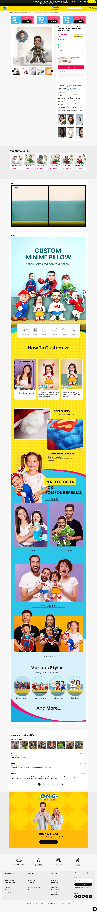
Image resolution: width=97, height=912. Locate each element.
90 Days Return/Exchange (10, 882)
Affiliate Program (31, 889)
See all (84, 151)
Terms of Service (8, 885)
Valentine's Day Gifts (55, 889)
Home (10, 12)
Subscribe (83, 884)
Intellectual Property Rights (34, 887)
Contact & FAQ (31, 882)
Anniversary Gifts (55, 880)
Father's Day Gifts (55, 894)
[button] (74, 8)
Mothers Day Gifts (55, 892)
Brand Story (30, 892)
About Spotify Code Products (11, 892)
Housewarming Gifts (55, 885)
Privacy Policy (8, 887)
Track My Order (8, 877)
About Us (30, 877)
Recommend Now (47, 842)
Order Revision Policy (9, 880)
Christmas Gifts (54, 887)
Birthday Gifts (54, 877)
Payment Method (8, 889)
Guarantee (30, 885)
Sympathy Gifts (54, 882)
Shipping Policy (31, 880)
